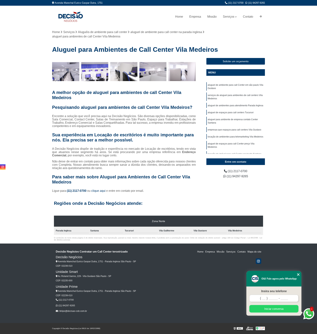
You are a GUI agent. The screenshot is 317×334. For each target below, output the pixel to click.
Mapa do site (254, 251)
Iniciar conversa (273, 308)
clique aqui (98, 190)
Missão (212, 16)
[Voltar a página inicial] (70, 16)
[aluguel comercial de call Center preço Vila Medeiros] (65, 71)
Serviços (228, 16)
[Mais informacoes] (261, 16)
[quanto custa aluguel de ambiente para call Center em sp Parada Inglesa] (153, 71)
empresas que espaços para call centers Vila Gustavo (234, 129)
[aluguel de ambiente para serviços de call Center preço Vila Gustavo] (95, 71)
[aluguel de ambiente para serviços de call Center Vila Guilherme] (124, 71)
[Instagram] (258, 261)
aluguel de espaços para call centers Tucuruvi (231, 112)
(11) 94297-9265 (256, 2)
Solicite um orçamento (236, 61)
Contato (248, 16)
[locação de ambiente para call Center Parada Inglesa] (182, 71)
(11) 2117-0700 (235, 2)
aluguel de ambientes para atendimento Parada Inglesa (235, 105)
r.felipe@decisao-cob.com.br (72, 311)
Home (179, 16)
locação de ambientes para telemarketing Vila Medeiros (235, 136)
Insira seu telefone (274, 291)
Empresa (195, 16)
